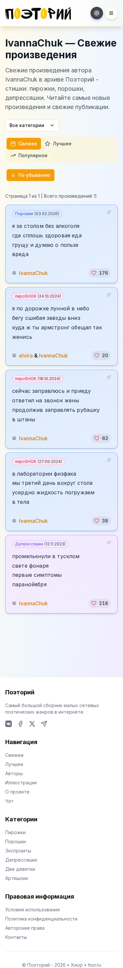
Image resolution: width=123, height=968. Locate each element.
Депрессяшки (40, 543)
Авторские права (25, 928)
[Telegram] (44, 724)
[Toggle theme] (96, 13)
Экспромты (18, 850)
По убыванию (34, 175)
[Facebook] (20, 724)
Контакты (16, 937)
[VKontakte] (8, 724)
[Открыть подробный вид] (109, 212)
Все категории (27, 125)
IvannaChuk (33, 273)
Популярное (33, 155)
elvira (26, 355)
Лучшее (62, 143)
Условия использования (32, 909)
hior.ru (94, 965)
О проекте (17, 791)
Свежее (27, 143)
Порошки (37, 213)
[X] (32, 724)
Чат (9, 801)
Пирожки (15, 832)
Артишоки (16, 878)
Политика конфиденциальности (41, 919)
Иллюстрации (21, 782)
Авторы (14, 773)
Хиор (77, 965)
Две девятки (20, 869)
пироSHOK (38, 296)
